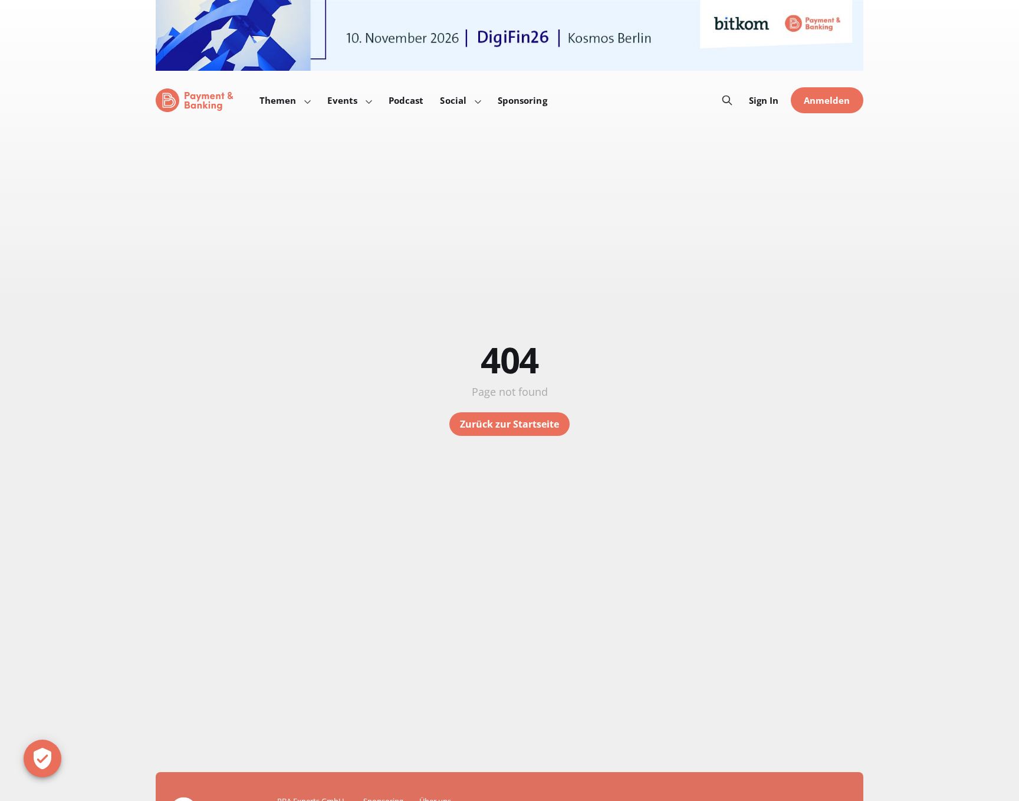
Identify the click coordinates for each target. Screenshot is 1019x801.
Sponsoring (522, 100)
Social (453, 100)
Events (342, 100)
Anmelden (827, 100)
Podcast (406, 100)
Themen (277, 100)
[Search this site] (727, 100)
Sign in (764, 100)
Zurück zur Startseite (509, 424)
